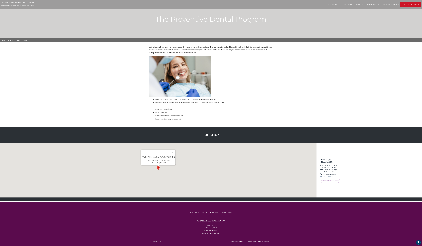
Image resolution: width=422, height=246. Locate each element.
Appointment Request (330, 180)
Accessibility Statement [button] (237, 241)
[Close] (173, 152)
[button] (158, 168)
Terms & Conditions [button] (263, 241)
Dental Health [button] (373, 4)
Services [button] (360, 4)
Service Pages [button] (213, 212)
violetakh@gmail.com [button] (213, 233)
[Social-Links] (202, 205)
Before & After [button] (347, 4)
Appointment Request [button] (410, 4)
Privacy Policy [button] (252, 241)
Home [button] (328, 4)
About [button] (335, 4)
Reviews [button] (386, 4)
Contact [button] (395, 4)
